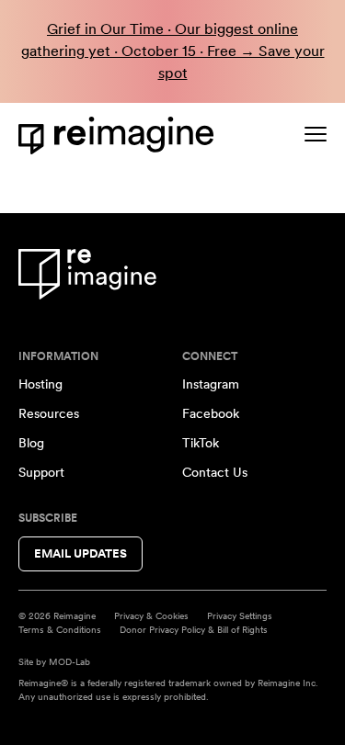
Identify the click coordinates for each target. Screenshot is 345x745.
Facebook (210, 413)
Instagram (210, 384)
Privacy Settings (239, 615)
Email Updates (80, 553)
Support (41, 472)
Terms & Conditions (59, 629)
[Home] (119, 135)
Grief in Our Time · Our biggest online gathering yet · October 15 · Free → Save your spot (173, 51)
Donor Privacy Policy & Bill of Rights (194, 629)
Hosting (40, 384)
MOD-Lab (69, 661)
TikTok (200, 442)
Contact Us (214, 472)
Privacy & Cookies (151, 615)
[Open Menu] (315, 134)
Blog (31, 442)
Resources (48, 413)
